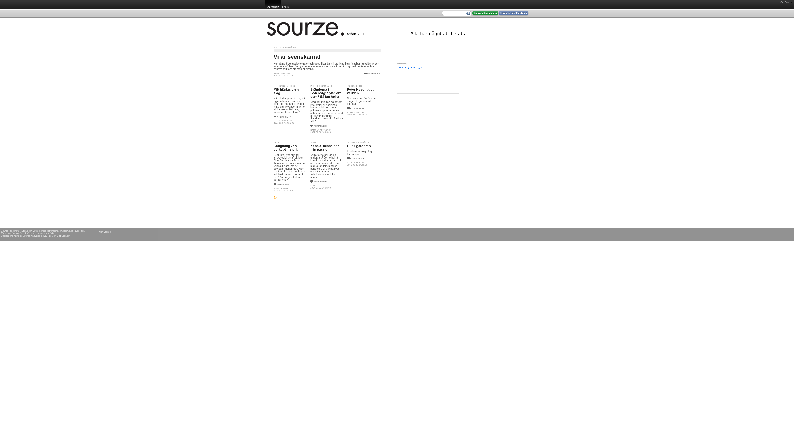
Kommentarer (374, 73)
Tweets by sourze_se (410, 67)
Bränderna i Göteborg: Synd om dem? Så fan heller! (325, 93)
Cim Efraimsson (283, 121)
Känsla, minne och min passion (325, 147)
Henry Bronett (282, 73)
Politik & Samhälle (285, 47)
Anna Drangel (282, 188)
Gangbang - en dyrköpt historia (286, 147)
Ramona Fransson (320, 130)
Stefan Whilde (355, 112)
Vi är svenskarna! (297, 57)
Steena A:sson (355, 163)
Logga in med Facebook (513, 13)
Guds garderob (359, 146)
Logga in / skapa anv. (485, 13)
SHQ (312, 186)
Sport (314, 142)
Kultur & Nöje (355, 86)
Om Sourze (786, 2)
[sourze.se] (366, 28)
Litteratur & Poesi (284, 86)
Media (277, 142)
